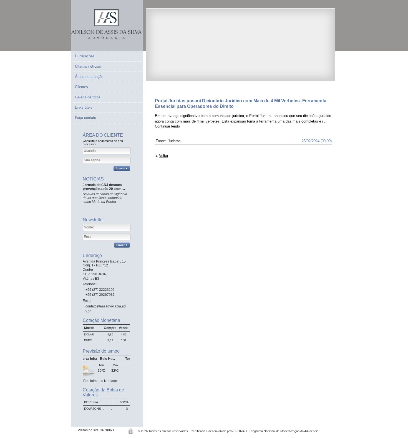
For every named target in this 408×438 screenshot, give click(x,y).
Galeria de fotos (87, 97)
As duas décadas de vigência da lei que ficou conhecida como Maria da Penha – (105, 198)
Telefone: (90, 284)
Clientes (81, 87)
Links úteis (83, 107)
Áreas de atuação (89, 77)
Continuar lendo (167, 126)
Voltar (163, 156)
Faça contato (85, 118)
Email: (88, 301)
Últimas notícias (88, 66)
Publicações (85, 56)
